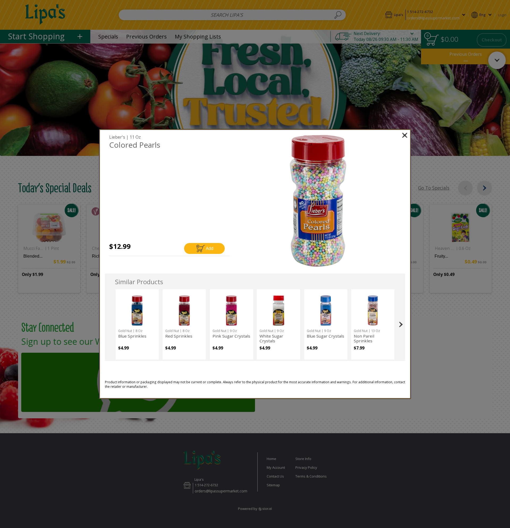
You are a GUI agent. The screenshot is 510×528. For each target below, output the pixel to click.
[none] (137, 324)
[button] (318, 201)
